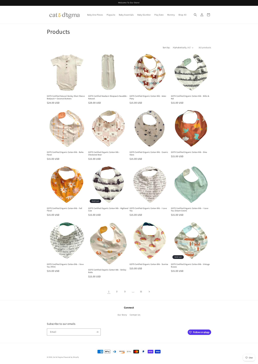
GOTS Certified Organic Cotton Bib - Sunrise (149, 264)
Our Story (122, 314)
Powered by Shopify (71, 357)
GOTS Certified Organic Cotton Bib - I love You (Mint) (65, 265)
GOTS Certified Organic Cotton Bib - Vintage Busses (190, 265)
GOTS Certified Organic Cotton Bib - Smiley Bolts (107, 271)
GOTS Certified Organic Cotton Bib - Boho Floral (65, 153)
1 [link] (108, 291)
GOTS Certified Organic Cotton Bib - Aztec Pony (148, 97)
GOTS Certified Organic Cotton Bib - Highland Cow (108, 209)
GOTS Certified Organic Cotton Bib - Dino (189, 152)
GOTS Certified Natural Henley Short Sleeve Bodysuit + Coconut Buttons (66, 97)
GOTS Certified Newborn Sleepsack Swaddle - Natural (108, 97)
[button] (195, 14)
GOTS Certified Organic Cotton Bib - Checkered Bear (104, 153)
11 (141, 291)
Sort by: (166, 47)
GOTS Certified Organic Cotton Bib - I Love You (148, 209)
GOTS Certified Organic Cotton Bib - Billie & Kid (190, 97)
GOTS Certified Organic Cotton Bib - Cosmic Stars (149, 153)
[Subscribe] (97, 331)
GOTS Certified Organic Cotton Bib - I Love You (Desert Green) (189, 209)
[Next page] (149, 291)
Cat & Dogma (58, 357)
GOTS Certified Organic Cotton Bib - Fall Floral (64, 209)
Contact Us (135, 314)
